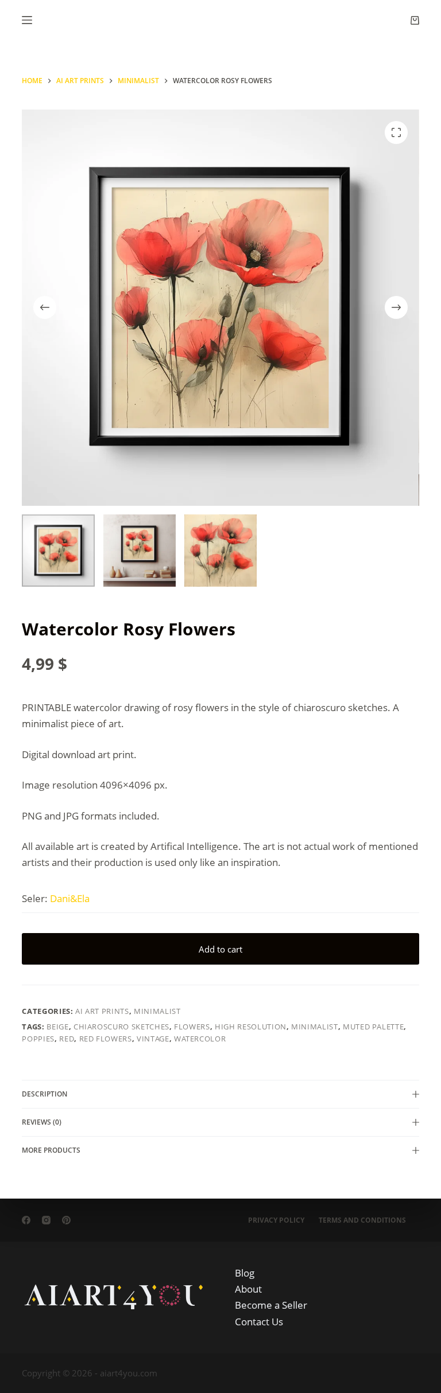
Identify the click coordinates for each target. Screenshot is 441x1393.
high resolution (251, 1026)
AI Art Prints (102, 1011)
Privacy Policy (276, 1220)
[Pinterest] (66, 1220)
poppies (38, 1038)
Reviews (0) (41, 1122)
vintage (153, 1038)
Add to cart (220, 949)
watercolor (200, 1038)
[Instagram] (46, 1220)
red (66, 1038)
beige (57, 1026)
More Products (51, 1150)
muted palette (373, 1026)
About (248, 1289)
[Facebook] (26, 1220)
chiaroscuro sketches (121, 1026)
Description (44, 1094)
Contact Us (259, 1321)
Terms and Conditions (362, 1220)
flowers (192, 1026)
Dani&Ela (70, 898)
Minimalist (157, 1011)
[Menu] (27, 20)
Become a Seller (271, 1305)
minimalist (314, 1026)
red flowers (105, 1038)
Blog (244, 1272)
